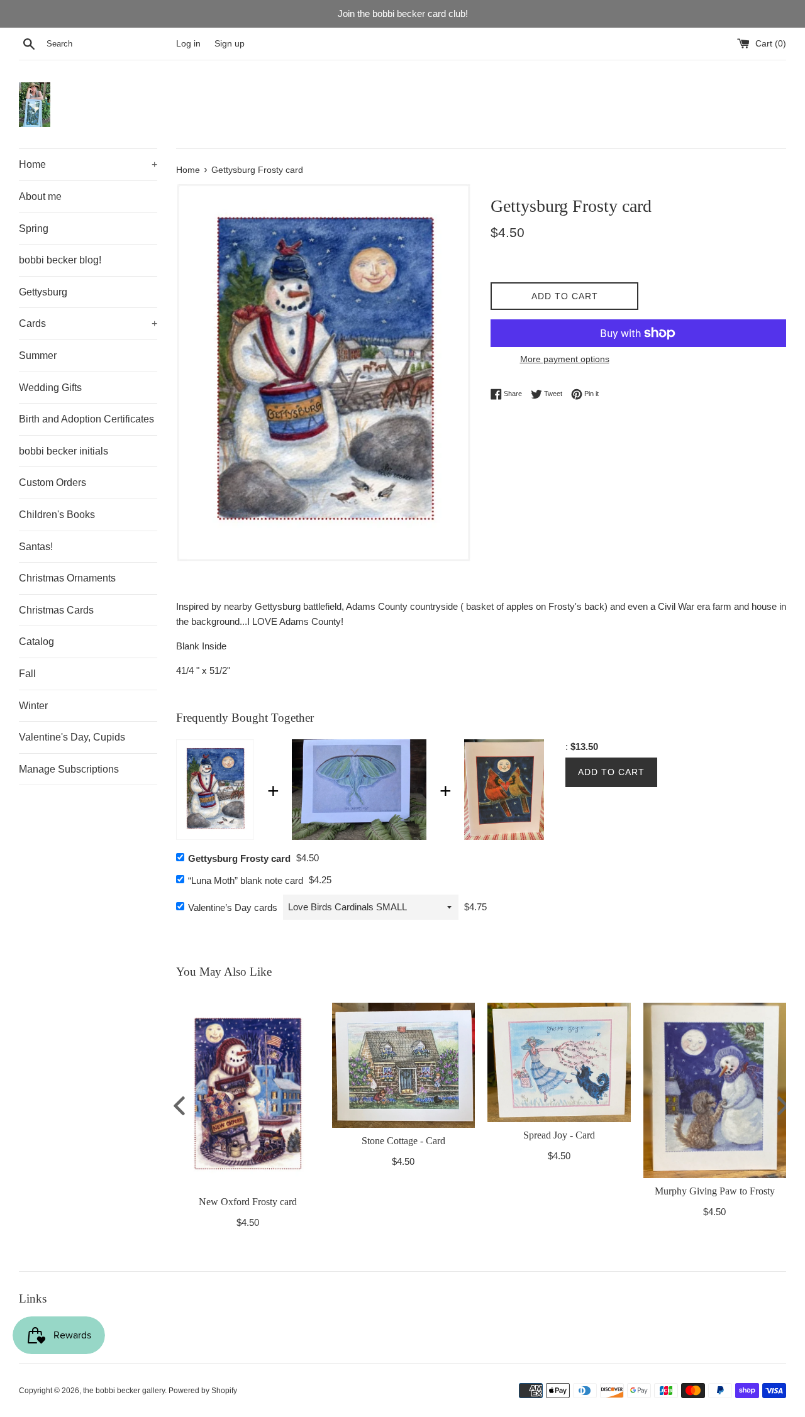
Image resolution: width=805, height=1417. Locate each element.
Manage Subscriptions (69, 769)
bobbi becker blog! (60, 260)
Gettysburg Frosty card (239, 858)
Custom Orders (52, 482)
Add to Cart (611, 772)
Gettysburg (43, 292)
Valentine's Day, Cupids (72, 737)
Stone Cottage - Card (403, 1140)
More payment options (564, 359)
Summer (38, 355)
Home (88, 164)
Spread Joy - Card (559, 1134)
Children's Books (57, 514)
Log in (188, 43)
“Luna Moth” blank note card (245, 880)
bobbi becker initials (63, 451)
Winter (33, 705)
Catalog (36, 641)
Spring (33, 228)
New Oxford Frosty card (248, 1201)
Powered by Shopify (203, 1390)
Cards (88, 323)
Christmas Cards (56, 610)
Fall (27, 673)
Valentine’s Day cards (232, 907)
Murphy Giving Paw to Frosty (715, 1190)
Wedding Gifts (50, 387)
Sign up (229, 43)
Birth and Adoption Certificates (86, 419)
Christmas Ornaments (67, 578)
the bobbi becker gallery (124, 1390)
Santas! (36, 546)
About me (40, 196)
